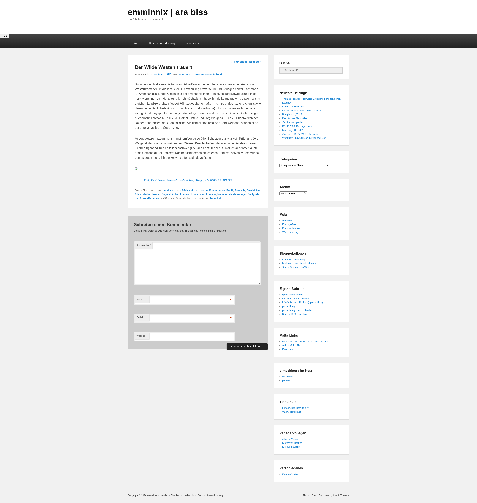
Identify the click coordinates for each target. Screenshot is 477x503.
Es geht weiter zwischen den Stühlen (302, 110)
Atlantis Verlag (290, 439)
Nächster (256, 61)
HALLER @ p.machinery (295, 298)
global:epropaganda (292, 294)
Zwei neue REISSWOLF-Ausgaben (301, 134)
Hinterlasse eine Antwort (208, 74)
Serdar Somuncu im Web (295, 267)
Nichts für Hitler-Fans (293, 106)
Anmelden (287, 220)
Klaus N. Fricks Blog (293, 259)
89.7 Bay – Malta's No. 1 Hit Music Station (305, 341)
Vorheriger (238, 61)
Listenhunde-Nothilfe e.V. (295, 407)
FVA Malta (287, 349)
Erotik (229, 190)
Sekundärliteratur (150, 198)
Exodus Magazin (291, 446)
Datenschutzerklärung (162, 43)
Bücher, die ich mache (195, 190)
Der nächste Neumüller (294, 118)
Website (140, 335)
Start (135, 43)
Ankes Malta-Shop (292, 345)
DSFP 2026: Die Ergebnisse (297, 126)
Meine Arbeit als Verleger (231, 194)
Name (139, 299)
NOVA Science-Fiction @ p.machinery (302, 302)
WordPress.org (290, 232)
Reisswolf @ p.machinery (296, 314)
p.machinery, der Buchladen (297, 310)
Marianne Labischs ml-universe (299, 263)
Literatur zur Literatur (203, 194)
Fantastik (240, 190)
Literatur (185, 194)
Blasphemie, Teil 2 (292, 114)
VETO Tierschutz (291, 411)
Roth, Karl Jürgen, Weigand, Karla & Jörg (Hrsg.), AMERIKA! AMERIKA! (188, 180)
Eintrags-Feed (289, 224)
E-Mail (139, 317)
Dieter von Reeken (292, 443)
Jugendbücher (170, 194)
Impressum (192, 43)
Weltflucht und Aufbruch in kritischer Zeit (304, 138)
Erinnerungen (217, 190)
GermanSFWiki (290, 474)
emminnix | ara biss (168, 12)
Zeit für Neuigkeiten (292, 122)
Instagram (287, 376)
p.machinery (289, 306)
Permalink (215, 198)
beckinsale (184, 74)
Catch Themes (341, 495)
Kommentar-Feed (291, 228)
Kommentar (143, 245)
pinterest (287, 380)
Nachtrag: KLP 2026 (293, 130)
